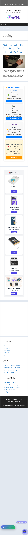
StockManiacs (14, 10)
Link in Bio (7, 353)
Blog (5, 355)
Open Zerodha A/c (9, 2)
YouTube (7, 399)
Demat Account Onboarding (12, 365)
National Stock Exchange (11, 382)
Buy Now (14, 191)
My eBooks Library (9, 372)
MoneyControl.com (9, 389)
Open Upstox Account (14, 137)
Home (3, 28)
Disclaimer (7, 350)
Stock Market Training (10, 370)
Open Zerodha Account (14, 101)
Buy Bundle (14, 293)
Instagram (10, 401)
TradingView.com (9, 392)
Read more (20, 77)
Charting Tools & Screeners (12, 368)
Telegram (17, 401)
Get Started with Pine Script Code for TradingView (13, 48)
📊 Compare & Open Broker (8, 527)
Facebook (14, 399)
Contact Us (7, 348)
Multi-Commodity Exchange (12, 387)
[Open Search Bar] (25, 25)
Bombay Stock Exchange (11, 385)
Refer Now (14, 157)
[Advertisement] (14, 318)
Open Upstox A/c (9, 4)
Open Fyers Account (14, 118)
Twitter (21, 399)
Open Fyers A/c (18, 2)
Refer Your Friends (19, 4)
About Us (6, 346)
